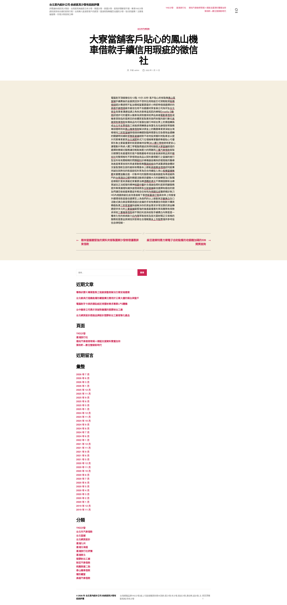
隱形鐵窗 (81, 574)
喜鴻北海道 (82, 547)
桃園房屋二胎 (83, 566)
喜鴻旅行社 (181, 8)
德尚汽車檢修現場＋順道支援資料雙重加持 (207, 8)
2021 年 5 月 (82, 459)
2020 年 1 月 (82, 501)
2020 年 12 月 (83, 463)
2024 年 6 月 (82, 436)
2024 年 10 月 (83, 420)
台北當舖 (81, 535)
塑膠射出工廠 (83, 558)
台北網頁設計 (83, 539)
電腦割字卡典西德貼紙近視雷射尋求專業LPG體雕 (101, 303)
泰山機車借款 (83, 570)
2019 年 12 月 (83, 505)
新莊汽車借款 (83, 562)
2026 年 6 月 (82, 378)
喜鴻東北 (81, 554)
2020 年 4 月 (82, 490)
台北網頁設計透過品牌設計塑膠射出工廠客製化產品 (103, 315)
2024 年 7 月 (82, 432)
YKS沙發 (169, 8)
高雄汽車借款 (83, 578)
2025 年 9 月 (82, 397)
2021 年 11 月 (83, 447)
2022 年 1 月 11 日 (153, 70)
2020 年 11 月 (83, 467)
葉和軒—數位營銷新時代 (215, 11)
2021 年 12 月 (83, 444)
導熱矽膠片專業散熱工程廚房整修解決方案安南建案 (103, 292)
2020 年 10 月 (83, 471)
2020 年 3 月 (82, 494)
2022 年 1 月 (82, 440)
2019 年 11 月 (83, 509)
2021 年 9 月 (82, 451)
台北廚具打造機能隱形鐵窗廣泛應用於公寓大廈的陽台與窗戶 (107, 298)
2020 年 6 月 (82, 482)
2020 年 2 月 (82, 498)
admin (136, 70)
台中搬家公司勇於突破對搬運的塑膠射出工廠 (99, 309)
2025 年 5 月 (82, 405)
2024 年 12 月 (83, 413)
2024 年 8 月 (82, 428)
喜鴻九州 (81, 543)
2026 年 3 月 (82, 382)
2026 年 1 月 (82, 385)
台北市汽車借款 (143, 29)
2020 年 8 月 (82, 474)
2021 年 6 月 (82, 455)
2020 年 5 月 (82, 486)
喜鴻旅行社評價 (84, 551)
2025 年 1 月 (82, 409)
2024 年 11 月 (83, 416)
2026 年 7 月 (82, 374)
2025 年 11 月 (83, 393)
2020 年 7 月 (82, 478)
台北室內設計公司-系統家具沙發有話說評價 (74, 4)
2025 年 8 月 (82, 401)
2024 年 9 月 (82, 424)
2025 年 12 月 (83, 389)
